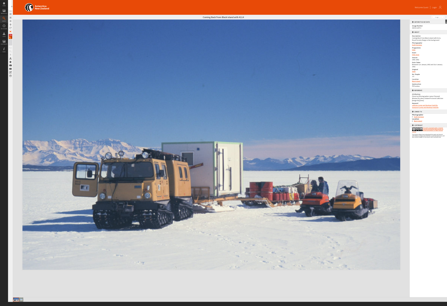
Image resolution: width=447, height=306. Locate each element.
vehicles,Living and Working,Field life (425, 105)
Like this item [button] (10, 65)
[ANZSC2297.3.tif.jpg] (16, 300)
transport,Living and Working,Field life (425, 107)
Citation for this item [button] (10, 76)
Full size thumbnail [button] (10, 14)
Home (4, 6)
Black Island (416, 81)
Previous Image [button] (433, 17)
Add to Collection (10, 62)
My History (4, 29)
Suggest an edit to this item (10, 72)
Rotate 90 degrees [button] (10, 28)
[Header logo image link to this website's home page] (37, 4)
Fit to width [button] (10, 21)
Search (4, 21)
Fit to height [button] (10, 24)
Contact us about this (10, 69)
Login (4, 36)
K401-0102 (415, 55)
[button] (10, 37)
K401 (413, 50)
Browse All (4, 13)
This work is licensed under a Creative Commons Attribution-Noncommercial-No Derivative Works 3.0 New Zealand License (427, 130)
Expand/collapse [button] (446, 21)
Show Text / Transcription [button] (10, 48)
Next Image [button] (443, 17)
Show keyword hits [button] (10, 51)
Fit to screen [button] (10, 17)
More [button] (4, 52)
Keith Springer (417, 45)
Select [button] (441, 17)
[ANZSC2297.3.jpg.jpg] (21, 300)
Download (10, 58)
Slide (414, 71)
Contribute (4, 44)
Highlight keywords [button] (10, 55)
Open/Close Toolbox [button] (12, 4)
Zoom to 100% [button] (10, 31)
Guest (425, 7)
